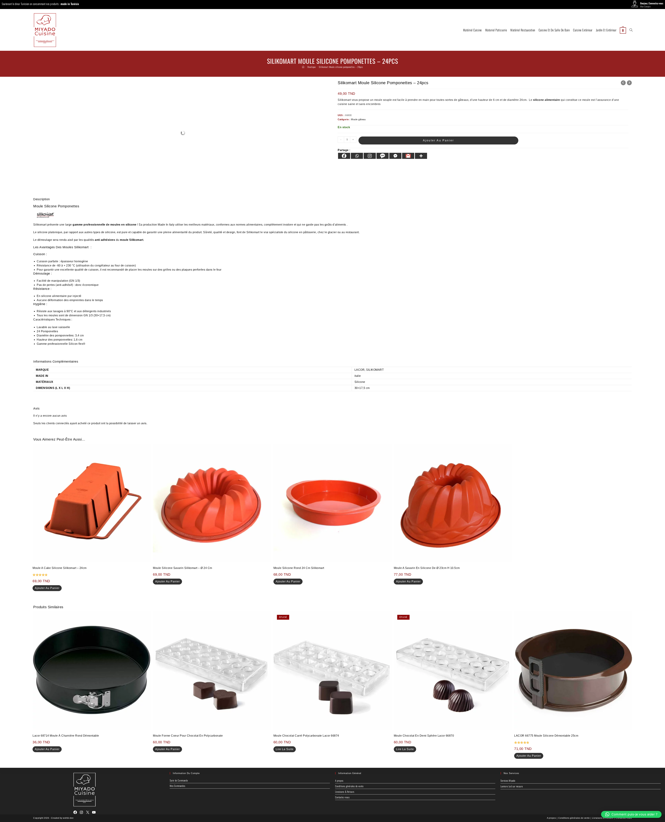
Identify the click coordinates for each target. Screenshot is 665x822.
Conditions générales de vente (349, 786)
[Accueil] (303, 67)
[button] (631, 814)
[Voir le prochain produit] (629, 82)
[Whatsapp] (357, 156)
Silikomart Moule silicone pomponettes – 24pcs (341, 67)
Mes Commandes (177, 786)
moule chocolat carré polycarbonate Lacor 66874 (306, 735)
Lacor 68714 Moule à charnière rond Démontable (66, 735)
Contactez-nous (342, 797)
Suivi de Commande (179, 780)
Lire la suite (285, 749)
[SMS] (382, 156)
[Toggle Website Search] (631, 30)
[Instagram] (370, 156)
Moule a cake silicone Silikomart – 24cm (60, 567)
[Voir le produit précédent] (623, 82)
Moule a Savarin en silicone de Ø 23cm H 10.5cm (427, 567)
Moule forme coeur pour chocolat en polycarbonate (188, 735)
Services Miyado (507, 780)
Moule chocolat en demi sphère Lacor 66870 (424, 735)
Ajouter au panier (438, 140)
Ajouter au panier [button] (47, 588)
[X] (88, 812)
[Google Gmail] (408, 156)
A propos (339, 780)
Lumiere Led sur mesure (511, 786)
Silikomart (39, 224)
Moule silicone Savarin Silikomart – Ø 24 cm (182, 567)
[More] (421, 156)
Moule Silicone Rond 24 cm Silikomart (298, 567)
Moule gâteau (358, 119)
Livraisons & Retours (344, 791)
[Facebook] (344, 156)
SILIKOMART (375, 369)
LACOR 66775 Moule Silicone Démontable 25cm (546, 735)
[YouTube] (94, 812)
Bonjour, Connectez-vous (651, 3)
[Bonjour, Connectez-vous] (634, 5)
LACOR (359, 369)
